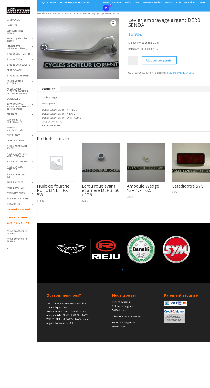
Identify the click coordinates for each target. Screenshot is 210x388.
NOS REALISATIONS (17, 198)
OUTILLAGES (13, 135)
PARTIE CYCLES (15, 182)
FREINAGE (12, 114)
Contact (201, 2)
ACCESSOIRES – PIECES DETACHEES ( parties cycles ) (18, 106)
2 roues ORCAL (15, 59)
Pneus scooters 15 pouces (17, 240)
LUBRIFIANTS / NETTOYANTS (14, 121)
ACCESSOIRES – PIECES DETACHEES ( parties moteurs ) (18, 91)
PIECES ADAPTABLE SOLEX (17, 147)
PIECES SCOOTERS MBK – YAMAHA (17, 155)
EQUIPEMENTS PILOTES (15, 82)
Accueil (106, 2)
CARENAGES (13, 99)
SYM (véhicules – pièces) (16, 32)
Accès (178, 2)
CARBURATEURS (15, 140)
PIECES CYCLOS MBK (18, 161)
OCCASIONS (13, 204)
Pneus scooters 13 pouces (17, 232)
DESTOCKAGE (14, 70)
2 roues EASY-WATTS (18, 65)
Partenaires (189, 2)
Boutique (116, 2)
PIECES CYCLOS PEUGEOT (15, 168)
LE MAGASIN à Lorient (152, 2)
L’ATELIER (12, 25)
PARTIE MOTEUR (16, 188)
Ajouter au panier (159, 60)
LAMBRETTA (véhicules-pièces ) (17, 47)
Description (48, 88)
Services (169, 2)
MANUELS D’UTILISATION (15, 128)
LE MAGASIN (13, 20)
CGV (137, 2)
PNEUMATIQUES (16, 193)
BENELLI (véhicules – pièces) (18, 39)
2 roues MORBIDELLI (18, 75)
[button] (113, 23)
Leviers (172, 72)
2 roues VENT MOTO (18, 54)
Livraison (128, 2)
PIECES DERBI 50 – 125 (16, 175)
